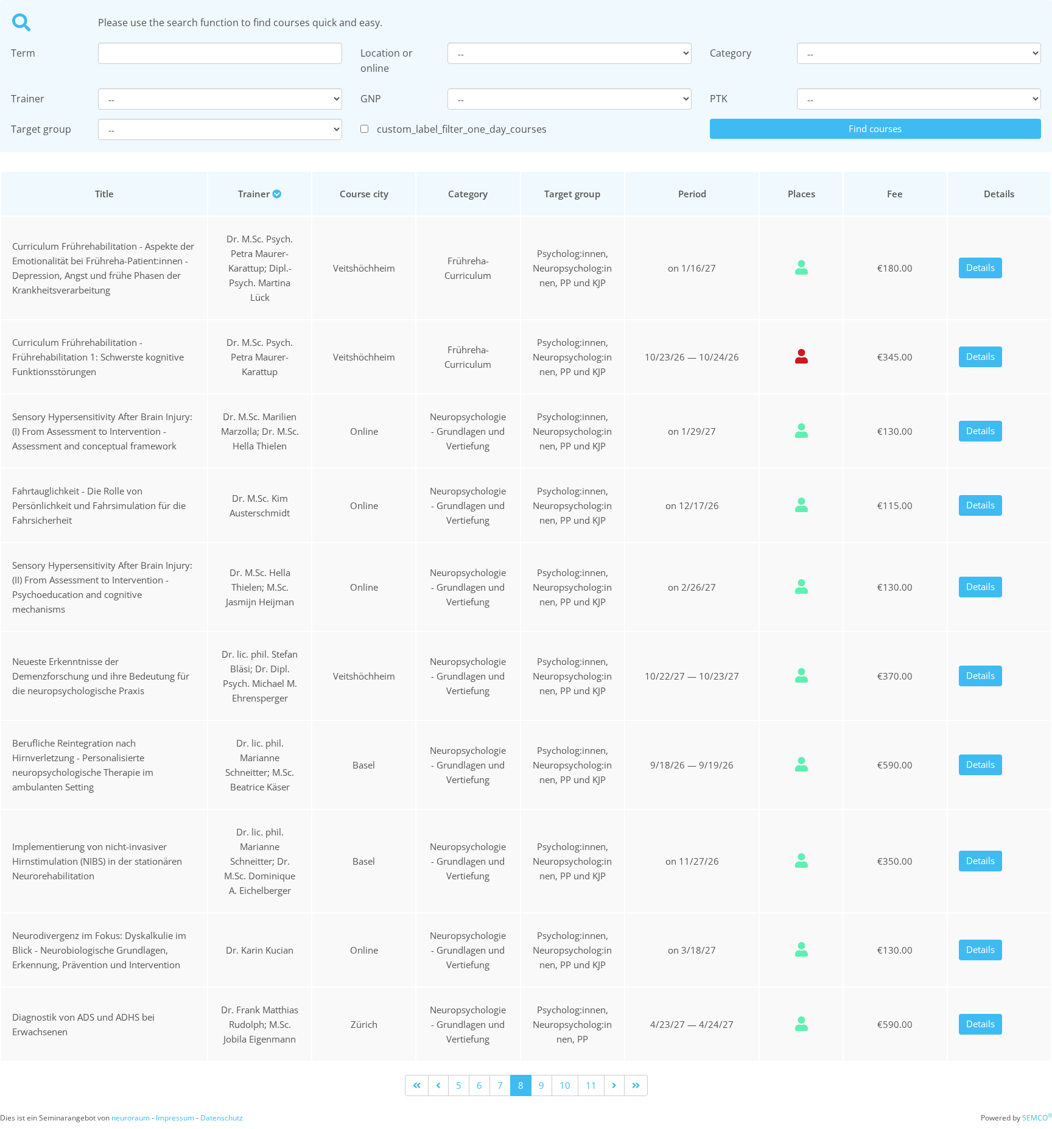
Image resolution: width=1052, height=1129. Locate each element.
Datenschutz (221, 1118)
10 (564, 1085)
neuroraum (130, 1118)
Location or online (386, 60)
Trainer (27, 98)
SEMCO (1037, 1118)
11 (591, 1085)
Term (23, 53)
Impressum (175, 1118)
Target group (41, 129)
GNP (370, 98)
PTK (719, 98)
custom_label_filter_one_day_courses (462, 129)
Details (980, 267)
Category (730, 53)
